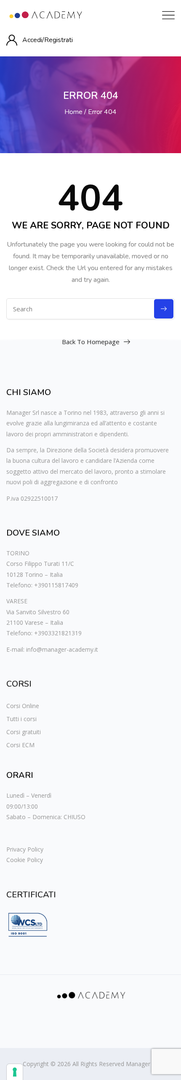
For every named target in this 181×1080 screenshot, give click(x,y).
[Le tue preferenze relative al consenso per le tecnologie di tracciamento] (15, 1072)
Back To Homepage (91, 341)
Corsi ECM (20, 745)
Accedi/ (33, 40)
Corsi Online (22, 706)
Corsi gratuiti (23, 732)
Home (73, 112)
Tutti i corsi (21, 719)
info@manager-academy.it (62, 649)
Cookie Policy (24, 860)
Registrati (58, 40)
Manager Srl (142, 1064)
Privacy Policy (24, 849)
